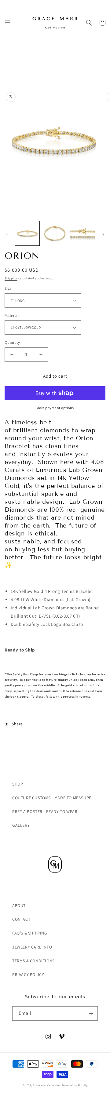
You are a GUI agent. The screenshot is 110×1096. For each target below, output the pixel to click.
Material (12, 315)
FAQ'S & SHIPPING (29, 933)
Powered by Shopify (75, 1085)
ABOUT (19, 905)
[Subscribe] (90, 1013)
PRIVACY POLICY (28, 974)
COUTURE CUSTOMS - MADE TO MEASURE (51, 797)
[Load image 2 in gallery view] (54, 233)
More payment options (55, 407)
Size (8, 288)
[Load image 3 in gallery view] (82, 233)
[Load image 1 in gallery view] (27, 233)
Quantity (12, 342)
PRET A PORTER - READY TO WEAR (44, 811)
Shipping (11, 278)
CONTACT (21, 919)
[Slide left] (6, 234)
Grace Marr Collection (47, 1085)
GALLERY (21, 825)
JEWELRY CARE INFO (32, 947)
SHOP (17, 784)
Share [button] (17, 724)
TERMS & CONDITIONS (33, 961)
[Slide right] (103, 234)
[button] (7, 22)
